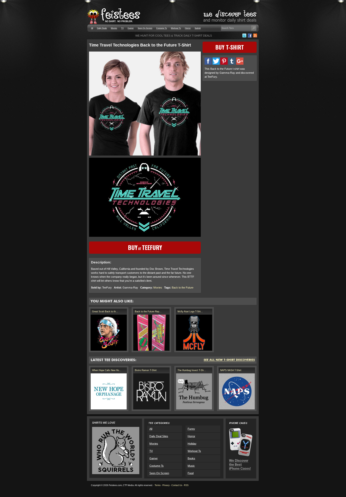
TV (122, 28)
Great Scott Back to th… (105, 311)
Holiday (192, 443)
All (92, 28)
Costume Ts (161, 28)
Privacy (166, 485)
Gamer (131, 28)
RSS (186, 485)
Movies (114, 28)
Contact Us (176, 485)
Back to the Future (182, 287)
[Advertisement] (230, 107)
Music (191, 465)
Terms (158, 485)
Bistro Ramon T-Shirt (146, 370)
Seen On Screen (145, 28)
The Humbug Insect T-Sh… (192, 370)
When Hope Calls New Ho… (106, 370)
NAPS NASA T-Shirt (230, 370)
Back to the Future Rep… (148, 311)
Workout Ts (176, 28)
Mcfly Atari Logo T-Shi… (190, 311)
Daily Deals (102, 28)
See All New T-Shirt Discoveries (229, 360)
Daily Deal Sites (158, 436)
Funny (191, 428)
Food (191, 473)
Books (191, 458)
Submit (198, 28)
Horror (188, 28)
